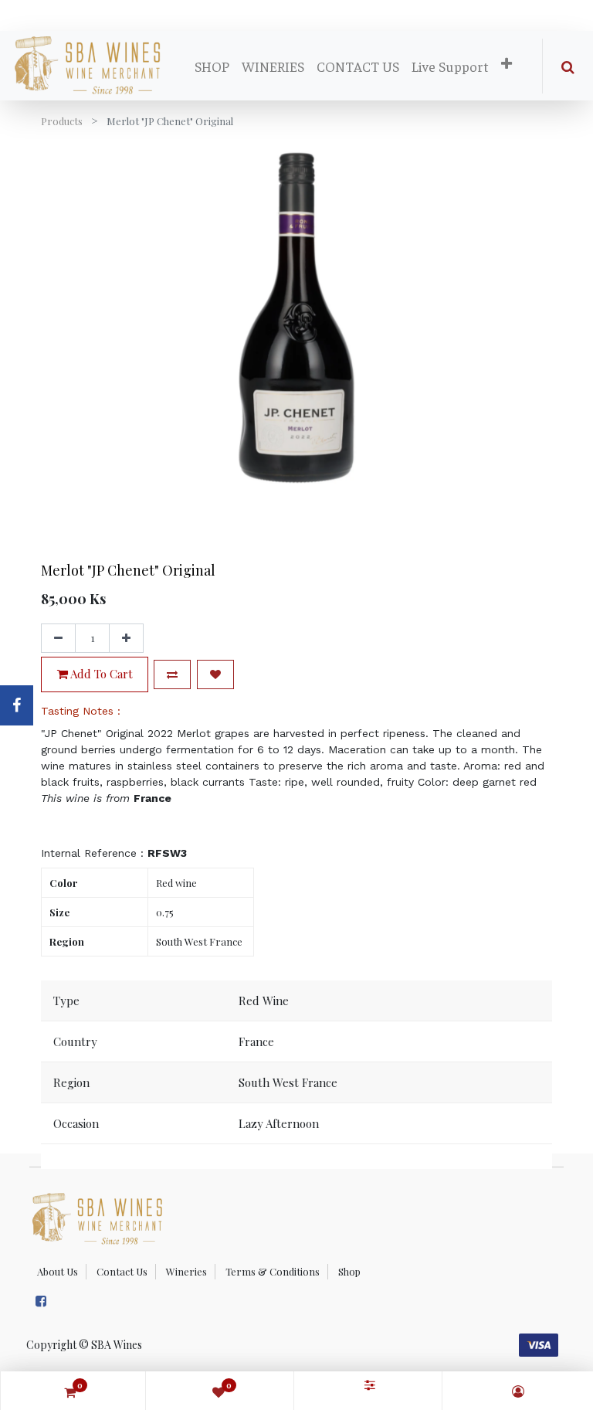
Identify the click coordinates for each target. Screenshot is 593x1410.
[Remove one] (58, 638)
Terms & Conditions (272, 1271)
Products (62, 120)
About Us (57, 1271)
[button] (506, 64)
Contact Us (122, 1271)
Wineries (186, 1271)
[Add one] (126, 638)
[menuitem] (212, 66)
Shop (349, 1271)
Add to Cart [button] (100, 673)
